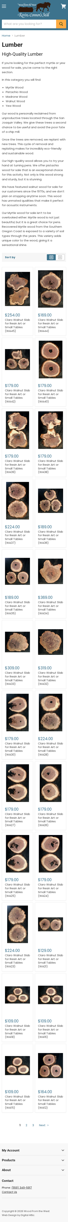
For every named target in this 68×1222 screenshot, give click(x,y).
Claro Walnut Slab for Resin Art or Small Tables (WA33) (17, 678)
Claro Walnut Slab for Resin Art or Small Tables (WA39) (17, 466)
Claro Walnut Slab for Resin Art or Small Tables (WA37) (17, 537)
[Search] (61, 24)
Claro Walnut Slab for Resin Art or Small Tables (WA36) (50, 537)
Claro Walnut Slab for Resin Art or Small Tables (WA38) (50, 466)
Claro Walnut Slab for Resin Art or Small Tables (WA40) (50, 395)
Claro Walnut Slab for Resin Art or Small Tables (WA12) (50, 1102)
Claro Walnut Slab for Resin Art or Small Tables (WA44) (50, 325)
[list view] (60, 257)
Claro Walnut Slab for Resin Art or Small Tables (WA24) (50, 890)
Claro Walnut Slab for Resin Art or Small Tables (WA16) (50, 1031)
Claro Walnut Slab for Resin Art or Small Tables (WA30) (17, 749)
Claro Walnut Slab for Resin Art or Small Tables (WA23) (17, 960)
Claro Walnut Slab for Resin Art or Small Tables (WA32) (50, 678)
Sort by (10, 257)
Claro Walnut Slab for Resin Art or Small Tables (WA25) (17, 890)
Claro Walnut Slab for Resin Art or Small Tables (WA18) (17, 1031)
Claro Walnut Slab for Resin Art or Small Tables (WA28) (50, 749)
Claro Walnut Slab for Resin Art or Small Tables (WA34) (50, 607)
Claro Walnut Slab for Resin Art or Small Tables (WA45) (17, 325)
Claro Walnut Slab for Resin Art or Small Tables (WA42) (17, 395)
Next (42, 1125)
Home (6, 35)
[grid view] (51, 257)
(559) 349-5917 (22, 1188)
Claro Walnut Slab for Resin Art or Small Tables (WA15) (17, 1102)
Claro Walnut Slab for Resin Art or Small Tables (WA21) (50, 960)
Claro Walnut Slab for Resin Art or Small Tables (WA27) (17, 819)
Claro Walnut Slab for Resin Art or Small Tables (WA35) (17, 607)
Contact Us (9, 1192)
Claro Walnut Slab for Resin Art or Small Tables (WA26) (50, 819)
